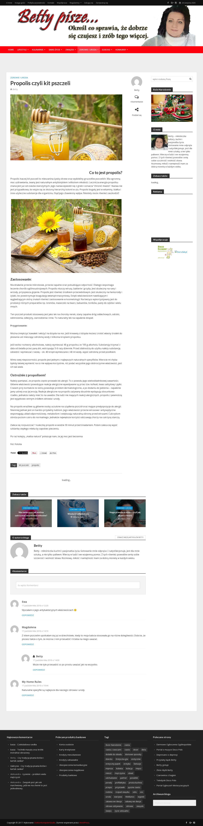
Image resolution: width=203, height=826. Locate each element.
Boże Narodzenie (113, 745)
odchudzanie (111, 778)
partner (123, 778)
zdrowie (129, 806)
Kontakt (51, 3)
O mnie (9, 3)
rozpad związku (122, 792)
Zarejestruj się (102, 3)
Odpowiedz (28, 615)
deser (135, 749)
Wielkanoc (130, 796)
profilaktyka (120, 782)
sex (141, 792)
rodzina (109, 792)
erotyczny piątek (113, 763)
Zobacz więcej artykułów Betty (130, 537)
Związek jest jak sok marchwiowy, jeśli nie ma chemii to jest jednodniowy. (28, 785)
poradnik (134, 778)
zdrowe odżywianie (114, 806)
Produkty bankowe (68, 775)
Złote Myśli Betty (164, 770)
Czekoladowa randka (27, 744)
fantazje (137, 763)
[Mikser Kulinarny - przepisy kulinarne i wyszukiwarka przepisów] (165, 251)
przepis (109, 787)
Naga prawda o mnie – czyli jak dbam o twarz (125, 514)
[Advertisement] (101, 62)
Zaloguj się (88, 3)
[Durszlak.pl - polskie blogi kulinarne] (181, 251)
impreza (109, 768)
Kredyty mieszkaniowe (70, 754)
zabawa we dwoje (114, 801)
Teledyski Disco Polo (166, 780)
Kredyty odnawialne (68, 759)
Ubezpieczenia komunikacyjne (73, 765)
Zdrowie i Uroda (88, 49)
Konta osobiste (66, 744)
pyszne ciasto (134, 787)
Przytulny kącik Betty (166, 759)
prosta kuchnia (135, 782)
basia (12, 744)
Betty (136, 90)
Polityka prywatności (36, 3)
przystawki (120, 787)
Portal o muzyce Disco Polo (169, 749)
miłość (109, 773)
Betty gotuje (162, 765)
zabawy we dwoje (133, 801)
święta (108, 811)
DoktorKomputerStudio (44, 822)
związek (139, 806)
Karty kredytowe (67, 749)
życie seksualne (122, 811)
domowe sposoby (133, 754)
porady (109, 782)
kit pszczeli (24, 465)
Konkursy (121, 49)
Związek (69, 49)
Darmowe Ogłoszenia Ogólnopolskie (173, 744)
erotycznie (136, 759)
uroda (108, 796)
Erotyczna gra (122, 759)
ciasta (127, 745)
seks (135, 792)
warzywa (118, 796)
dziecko (109, 759)
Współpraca (62, 3)
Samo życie (54, 49)
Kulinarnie (37, 49)
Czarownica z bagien (166, 775)
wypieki (141, 796)
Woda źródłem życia (78, 513)
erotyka (127, 763)
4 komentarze (136, 101)
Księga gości (20, 3)
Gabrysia (14, 766)
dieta (144, 749)
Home (11, 49)
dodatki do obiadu (114, 754)
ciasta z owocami (113, 749)
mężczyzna (120, 773)
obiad (130, 773)
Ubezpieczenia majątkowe (71, 770)
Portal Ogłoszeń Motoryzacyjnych (172, 785)
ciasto (127, 749)
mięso (138, 768)
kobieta (119, 768)
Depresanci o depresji (166, 754)
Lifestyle (22, 49)
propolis (35, 465)
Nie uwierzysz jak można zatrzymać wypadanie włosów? (31, 514)
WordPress (84, 822)
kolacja (129, 768)
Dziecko (106, 49)
